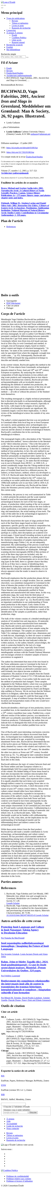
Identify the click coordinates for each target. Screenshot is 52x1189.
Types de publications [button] (15, 18)
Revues (15, 21)
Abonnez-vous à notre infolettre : (17, 1110)
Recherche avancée (14, 45)
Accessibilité (11, 1124)
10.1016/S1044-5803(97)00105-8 (20, 915)
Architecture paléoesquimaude (19, 75)
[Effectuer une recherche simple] (2, 5)
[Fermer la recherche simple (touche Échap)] (5, 5)
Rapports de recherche (21, 28)
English (9, 47)
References (11, 226)
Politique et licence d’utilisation (19, 1181)
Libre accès (16, 40)
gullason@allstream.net (40, 134)
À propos (19, 33)
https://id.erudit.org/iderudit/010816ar (22, 148)
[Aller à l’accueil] (8, 2)
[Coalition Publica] (9, 1170)
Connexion (11, 30)
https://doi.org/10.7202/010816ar (20, 152)
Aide (8, 1121)
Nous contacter (12, 1128)
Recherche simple (8, 54)
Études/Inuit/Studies (14, 73)
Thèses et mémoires (20, 23)
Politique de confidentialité (17, 1176)
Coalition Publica (19, 37)
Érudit (14, 35)
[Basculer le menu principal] (2, 7)
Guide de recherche (14, 1126)
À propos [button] (10, 33)
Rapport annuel (18, 42)
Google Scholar (13, 903)
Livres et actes (18, 25)
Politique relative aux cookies (18, 1179)
